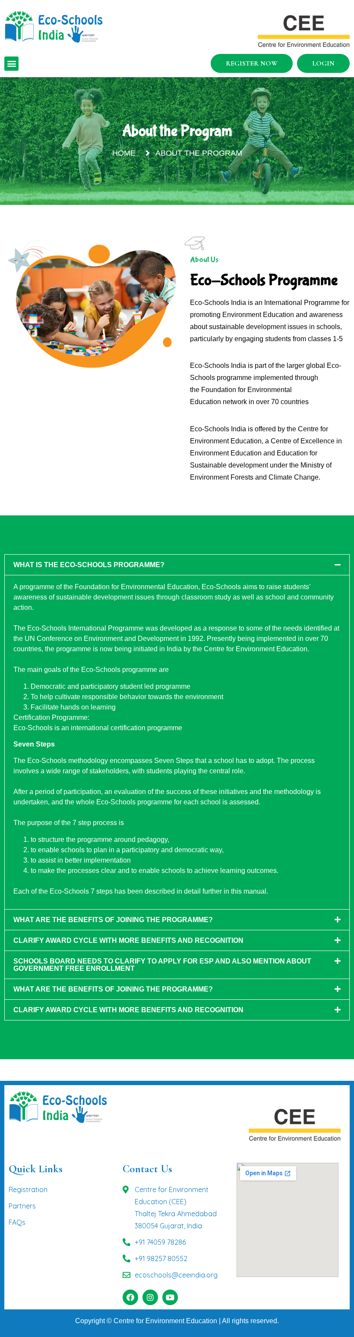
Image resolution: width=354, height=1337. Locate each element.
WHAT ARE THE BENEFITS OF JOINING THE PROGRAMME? (113, 919)
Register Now (252, 63)
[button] (11, 63)
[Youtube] (170, 1297)
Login (323, 63)
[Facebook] (130, 1297)
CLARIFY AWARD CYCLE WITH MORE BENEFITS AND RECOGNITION (128, 940)
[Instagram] (150, 1297)
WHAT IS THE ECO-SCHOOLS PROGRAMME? (88, 564)
